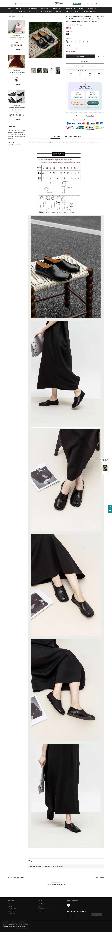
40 (87, 41)
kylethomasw (17, 35)
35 (67, 41)
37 (71, 41)
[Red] (16, 115)
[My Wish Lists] (92, 4)
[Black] (18, 45)
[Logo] (58, 3)
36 (75, 41)
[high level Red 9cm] (20, 115)
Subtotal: (68, 51)
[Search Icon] (88, 3)
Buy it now (85, 61)
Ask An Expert (90, 115)
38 (83, 41)
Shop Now (93, 102)
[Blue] (15, 45)
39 (79, 41)
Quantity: (68, 45)
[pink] (12, 45)
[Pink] (13, 115)
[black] (10, 115)
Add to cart (16, 49)
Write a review (99, 877)
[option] (46, 40)
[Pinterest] (68, 905)
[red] (21, 45)
